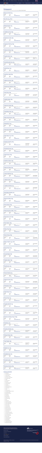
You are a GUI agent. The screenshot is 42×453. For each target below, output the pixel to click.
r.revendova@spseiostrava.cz (17, 313)
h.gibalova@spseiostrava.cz (17, 52)
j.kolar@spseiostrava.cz (16, 138)
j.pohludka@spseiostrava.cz (17, 288)
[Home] (17, 3)
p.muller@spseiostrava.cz (17, 231)
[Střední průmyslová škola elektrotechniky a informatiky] (6, 3)
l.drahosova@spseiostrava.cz (17, 40)
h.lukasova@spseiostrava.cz (17, 182)
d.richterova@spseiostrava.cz (17, 319)
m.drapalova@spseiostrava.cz (17, 46)
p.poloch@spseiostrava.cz (17, 300)
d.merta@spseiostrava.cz (17, 207)
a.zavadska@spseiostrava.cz (17, 356)
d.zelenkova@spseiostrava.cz (17, 368)
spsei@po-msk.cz (7, 434)
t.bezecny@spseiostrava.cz (17, 15)
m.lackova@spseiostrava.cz (17, 176)
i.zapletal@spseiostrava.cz (17, 350)
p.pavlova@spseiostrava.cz (17, 276)
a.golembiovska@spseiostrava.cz (17, 64)
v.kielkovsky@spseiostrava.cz (17, 132)
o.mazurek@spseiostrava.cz (17, 201)
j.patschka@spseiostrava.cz (17, 269)
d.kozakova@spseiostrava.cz (17, 144)
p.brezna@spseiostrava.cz (17, 28)
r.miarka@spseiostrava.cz (16, 213)
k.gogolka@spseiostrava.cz (17, 58)
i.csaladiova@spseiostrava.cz (17, 34)
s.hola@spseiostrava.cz (16, 95)
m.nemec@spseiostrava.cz (17, 244)
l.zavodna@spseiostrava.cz (17, 362)
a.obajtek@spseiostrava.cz (17, 262)
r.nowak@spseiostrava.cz (16, 256)
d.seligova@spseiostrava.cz (17, 337)
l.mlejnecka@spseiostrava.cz (17, 219)
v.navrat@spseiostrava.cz (17, 238)
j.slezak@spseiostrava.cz (16, 325)
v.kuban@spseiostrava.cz (16, 157)
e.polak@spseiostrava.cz (16, 294)
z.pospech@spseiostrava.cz (17, 306)
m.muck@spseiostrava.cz (16, 225)
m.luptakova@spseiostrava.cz (17, 188)
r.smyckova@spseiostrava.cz (17, 331)
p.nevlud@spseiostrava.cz (17, 250)
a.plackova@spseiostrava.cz (17, 282)
